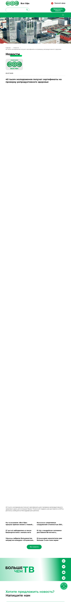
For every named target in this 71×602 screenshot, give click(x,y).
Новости (16, 47)
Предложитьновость (58, 10)
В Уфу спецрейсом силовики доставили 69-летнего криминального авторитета (49, 532)
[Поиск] (27, 10)
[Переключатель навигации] (63, 15)
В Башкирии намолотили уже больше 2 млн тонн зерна (49, 539)
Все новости (34, 547)
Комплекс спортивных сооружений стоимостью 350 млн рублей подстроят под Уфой (51, 524)
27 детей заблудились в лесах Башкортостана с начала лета (18, 531)
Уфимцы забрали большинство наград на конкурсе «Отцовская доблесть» (19, 540)
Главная (8, 47)
